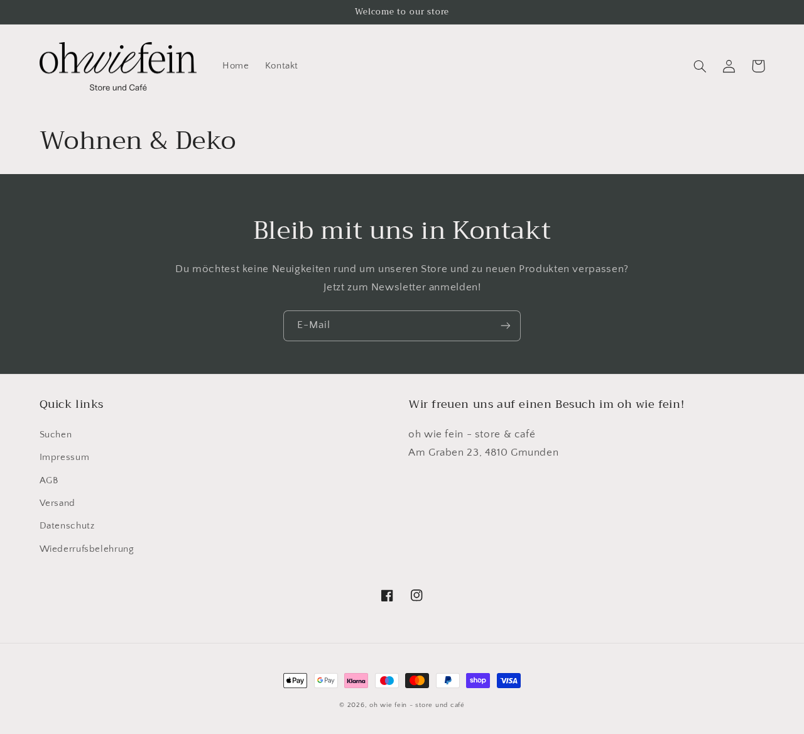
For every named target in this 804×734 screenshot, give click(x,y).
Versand (57, 503)
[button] (700, 66)
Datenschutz (67, 526)
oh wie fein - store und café (417, 705)
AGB (49, 481)
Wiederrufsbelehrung (87, 549)
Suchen (56, 435)
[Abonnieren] (505, 325)
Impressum (65, 457)
